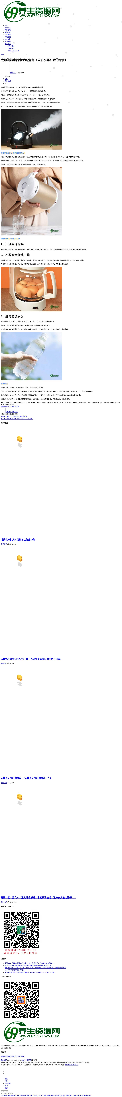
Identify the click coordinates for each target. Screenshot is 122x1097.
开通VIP (22, 1056)
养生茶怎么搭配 (32, 1095)
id (1, 1095)
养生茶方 (11, 46)
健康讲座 (8, 28)
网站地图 (4, 1060)
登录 (2, 54)
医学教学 (4, 544)
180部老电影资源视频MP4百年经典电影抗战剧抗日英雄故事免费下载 (28, 965)
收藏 (7, 414)
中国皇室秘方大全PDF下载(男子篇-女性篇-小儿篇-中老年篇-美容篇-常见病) (30, 972)
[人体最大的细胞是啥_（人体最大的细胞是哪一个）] (20, 693)
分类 (6, 1081)
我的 (6, 1085)
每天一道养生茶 (13, 51)
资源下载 (8, 1083)
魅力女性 (8, 39)
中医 (9, 1095)
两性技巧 (8, 30)
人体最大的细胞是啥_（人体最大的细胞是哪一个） (26, 778)
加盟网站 (4, 1056)
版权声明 (10, 1056)
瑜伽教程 (8, 32)
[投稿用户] (5, 73)
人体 (2, 406)
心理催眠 (66, 1095)
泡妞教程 (8, 37)
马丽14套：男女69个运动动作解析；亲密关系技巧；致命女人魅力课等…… (38, 897)
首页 (6, 25)
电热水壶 (7, 406)
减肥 (45, 1095)
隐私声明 (16, 1056)
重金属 (16, 406)
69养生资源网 (26, 1060)
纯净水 (12, 406)
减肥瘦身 (8, 41)
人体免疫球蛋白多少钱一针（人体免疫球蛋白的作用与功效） (32, 659)
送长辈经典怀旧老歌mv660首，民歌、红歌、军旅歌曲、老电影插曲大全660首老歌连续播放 (35, 968)
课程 (89, 1095)
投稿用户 (12, 412)
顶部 (6, 1088)
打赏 (3, 414)
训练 (86, 1095)
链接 (16, 414)
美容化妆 (8, 34)
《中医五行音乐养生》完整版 (14, 970)
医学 (53, 1095)
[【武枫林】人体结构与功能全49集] (20, 454)
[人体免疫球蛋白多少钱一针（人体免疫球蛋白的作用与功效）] (20, 573)
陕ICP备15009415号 (71, 1065)
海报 (11, 414)
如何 (62, 1095)
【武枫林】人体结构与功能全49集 (18, 539)
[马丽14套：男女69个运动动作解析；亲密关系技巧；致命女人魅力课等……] (20, 812)
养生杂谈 (11, 48)
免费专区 (8, 44)
